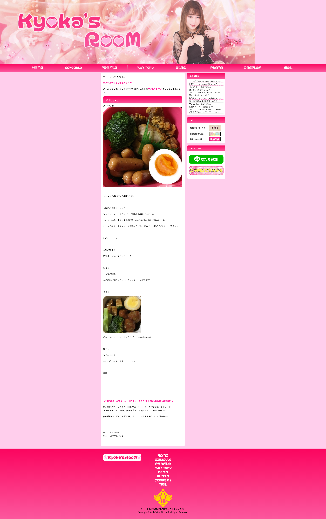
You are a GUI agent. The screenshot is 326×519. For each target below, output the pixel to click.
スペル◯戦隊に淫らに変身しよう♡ (203, 101)
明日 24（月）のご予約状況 (200, 87)
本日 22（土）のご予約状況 (200, 104)
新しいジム (115, 432)
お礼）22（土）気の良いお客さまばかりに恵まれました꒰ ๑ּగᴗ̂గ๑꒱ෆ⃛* (206, 93)
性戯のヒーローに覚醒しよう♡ (201, 106)
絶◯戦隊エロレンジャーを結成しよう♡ (205, 98)
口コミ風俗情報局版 (196, 134)
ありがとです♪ (117, 435)
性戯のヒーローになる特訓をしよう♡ (204, 84)
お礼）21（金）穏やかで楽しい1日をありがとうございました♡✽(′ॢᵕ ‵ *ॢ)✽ (205, 110)
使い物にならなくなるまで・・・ (202, 89)
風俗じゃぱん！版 (196, 139)
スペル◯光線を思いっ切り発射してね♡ (205, 81)
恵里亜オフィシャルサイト (199, 128)
